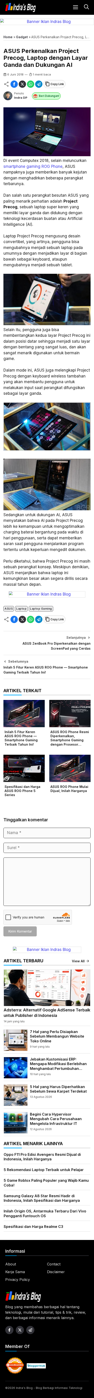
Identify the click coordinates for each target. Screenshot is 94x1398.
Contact (53, 1264)
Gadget (22, 37)
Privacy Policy (17, 1279)
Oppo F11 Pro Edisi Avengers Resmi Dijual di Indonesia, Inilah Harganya (42, 1157)
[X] (22, 84)
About (10, 1264)
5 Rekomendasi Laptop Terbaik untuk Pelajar (44, 1169)
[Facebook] (14, 84)
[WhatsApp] (30, 84)
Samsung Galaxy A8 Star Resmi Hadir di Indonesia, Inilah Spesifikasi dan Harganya (42, 1198)
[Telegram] (38, 84)
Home (8, 37)
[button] (85, 7)
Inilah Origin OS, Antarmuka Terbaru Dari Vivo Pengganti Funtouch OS (45, 1213)
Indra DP (20, 97)
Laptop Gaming (41, 608)
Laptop (21, 608)
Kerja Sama (15, 1272)
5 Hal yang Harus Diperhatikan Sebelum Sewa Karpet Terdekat (58, 1089)
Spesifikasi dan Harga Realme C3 (33, 1226)
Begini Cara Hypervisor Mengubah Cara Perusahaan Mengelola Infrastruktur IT (56, 1119)
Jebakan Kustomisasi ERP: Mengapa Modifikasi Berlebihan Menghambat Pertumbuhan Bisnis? (58, 1066)
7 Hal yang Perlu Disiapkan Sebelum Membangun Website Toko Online (57, 1036)
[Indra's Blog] (20, 7)
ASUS (9, 608)
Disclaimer (56, 1272)
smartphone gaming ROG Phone (33, 166)
